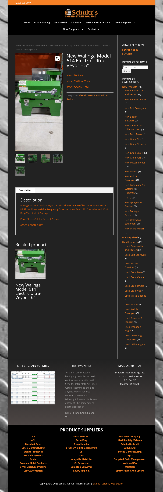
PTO (129, 197)
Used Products (130, 242)
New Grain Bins (133, 139)
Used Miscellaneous (135, 295)
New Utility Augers (134, 228)
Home (27, 22)
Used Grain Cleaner (135, 277)
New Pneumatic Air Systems (64, 45)
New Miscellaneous (135, 162)
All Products (28, 45)
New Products (43, 45)
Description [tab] (25, 190)
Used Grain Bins (133, 272)
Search (127, 71)
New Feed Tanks (133, 134)
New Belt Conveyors (135, 108)
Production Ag (42, 22)
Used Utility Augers (135, 344)
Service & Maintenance (98, 22)
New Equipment (71, 29)
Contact (92, 29)
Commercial (60, 22)
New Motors (131, 171)
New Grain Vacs (133, 157)
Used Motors (131, 304)
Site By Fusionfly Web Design (108, 483)
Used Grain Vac (133, 290)
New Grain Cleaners (135, 144)
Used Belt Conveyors (135, 254)
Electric (82, 45)
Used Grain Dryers (134, 285)
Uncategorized (130, 237)
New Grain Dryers (134, 152)
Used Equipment (123, 22)
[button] (57, 58)
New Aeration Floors (135, 99)
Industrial (76, 22)
